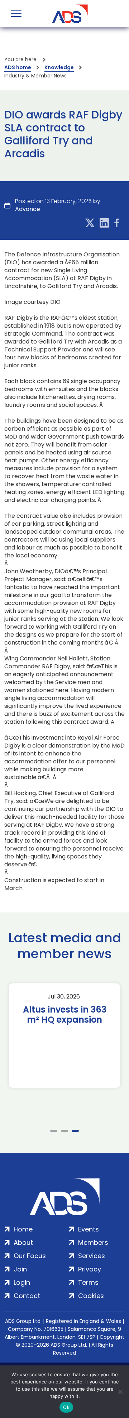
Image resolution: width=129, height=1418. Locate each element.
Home (23, 1229)
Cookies (91, 1295)
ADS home (17, 67)
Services (91, 1255)
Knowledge (59, 67)
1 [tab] (53, 1131)
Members (93, 1242)
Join (20, 1269)
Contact (27, 1295)
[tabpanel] (64, 1035)
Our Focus (30, 1255)
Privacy (89, 1269)
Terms (88, 1282)
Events (88, 1229)
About (23, 1242)
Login (22, 1282)
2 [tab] (64, 1131)
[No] (120, 1391)
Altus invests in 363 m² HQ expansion (64, 1015)
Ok (66, 1407)
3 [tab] (75, 1131)
